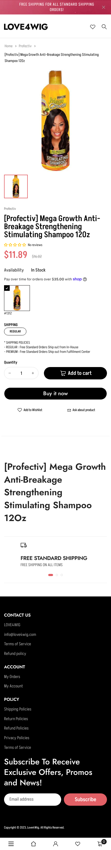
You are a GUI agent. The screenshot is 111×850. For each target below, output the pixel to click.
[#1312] (17, 298)
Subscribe (85, 799)
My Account (13, 686)
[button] (15, 245)
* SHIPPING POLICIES (17, 342)
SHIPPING (11, 325)
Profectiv (25, 46)
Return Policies (16, 719)
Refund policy (15, 654)
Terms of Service (17, 644)
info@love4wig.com (20, 635)
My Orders (12, 677)
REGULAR (15, 331)
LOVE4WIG (12, 625)
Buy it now (55, 393)
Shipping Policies (17, 709)
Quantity (10, 362)
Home (9, 46)
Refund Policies (16, 728)
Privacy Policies (16, 738)
